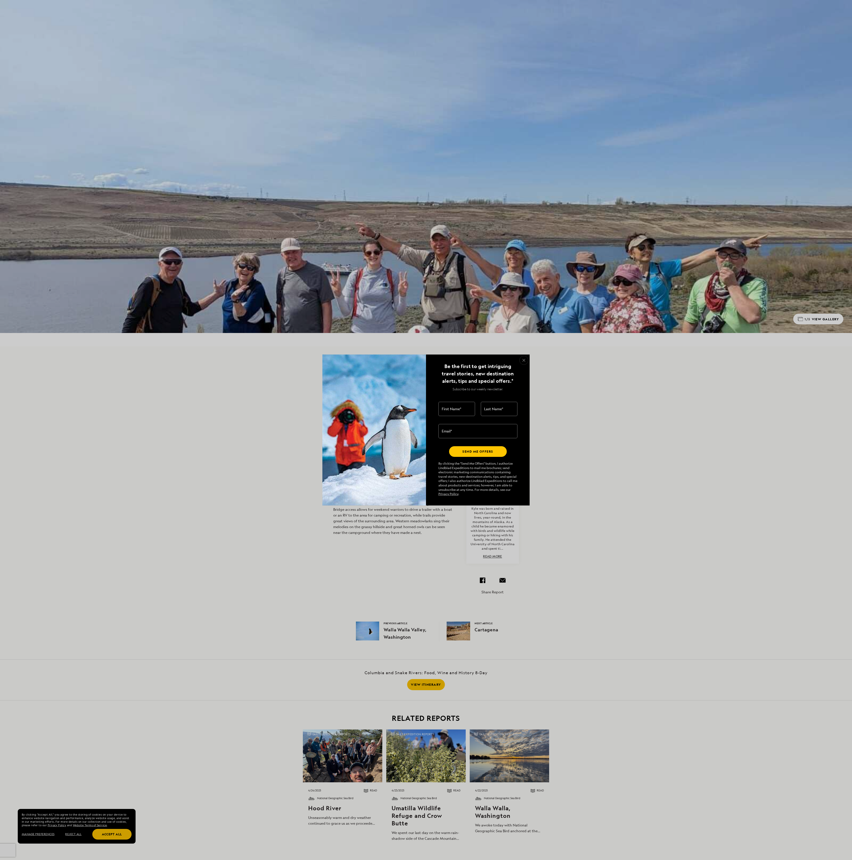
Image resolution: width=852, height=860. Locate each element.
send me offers (477, 451)
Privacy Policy (448, 494)
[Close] (523, 360)
